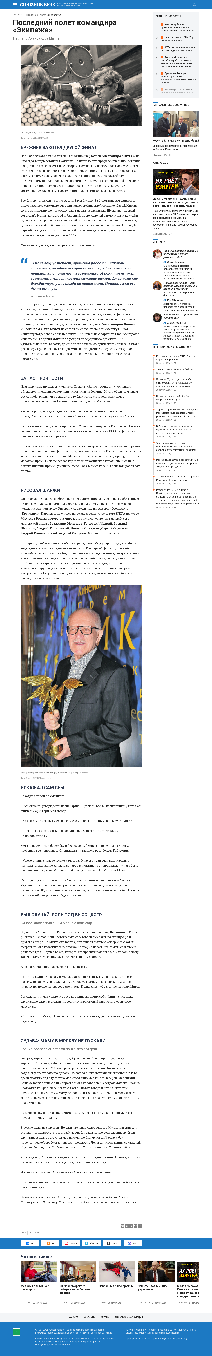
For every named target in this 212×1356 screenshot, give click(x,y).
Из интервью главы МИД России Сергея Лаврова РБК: (175, 357)
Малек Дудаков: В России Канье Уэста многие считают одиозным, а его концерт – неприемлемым (175, 202)
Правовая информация (129, 1317)
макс (135, 1243)
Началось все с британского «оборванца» (181, 316)
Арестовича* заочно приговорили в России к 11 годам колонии (177, 478)
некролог (34, 1233)
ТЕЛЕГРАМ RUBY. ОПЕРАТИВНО (171, 347)
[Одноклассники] (127, 1226)
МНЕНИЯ (158, 242)
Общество (26, 1303)
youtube (73, 1243)
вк (32, 1243)
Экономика (144, 1303)
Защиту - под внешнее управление (153, 1287)
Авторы (105, 1317)
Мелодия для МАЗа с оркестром (35, 1287)
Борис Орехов (54, 15)
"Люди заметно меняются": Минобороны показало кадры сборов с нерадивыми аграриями (176, 446)
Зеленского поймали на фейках (174, 369)
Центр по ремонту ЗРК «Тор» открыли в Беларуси (173, 397)
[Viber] (135, 1226)
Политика (159, 163)
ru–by (114, 1243)
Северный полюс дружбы (116, 1286)
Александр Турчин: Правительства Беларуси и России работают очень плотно (177, 27)
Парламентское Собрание (170, 105)
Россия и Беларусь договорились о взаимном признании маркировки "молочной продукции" (177, 463)
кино (24, 1233)
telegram (93, 1243)
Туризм (103, 1303)
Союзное (65, 1303)
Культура (18, 15)
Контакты (89, 1317)
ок (53, 1243)
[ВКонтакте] (122, 1226)
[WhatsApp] (140, 1226)
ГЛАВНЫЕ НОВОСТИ (167, 16)
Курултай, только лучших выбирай (176, 140)
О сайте (73, 1317)
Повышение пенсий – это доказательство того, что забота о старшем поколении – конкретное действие (180, 289)
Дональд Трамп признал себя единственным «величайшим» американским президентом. (174, 383)
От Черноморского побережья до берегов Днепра (75, 1289)
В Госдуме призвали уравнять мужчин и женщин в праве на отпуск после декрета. (174, 429)
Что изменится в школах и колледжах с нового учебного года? (180, 254)
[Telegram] (131, 1226)
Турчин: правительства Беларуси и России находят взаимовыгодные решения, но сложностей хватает (177, 413)
